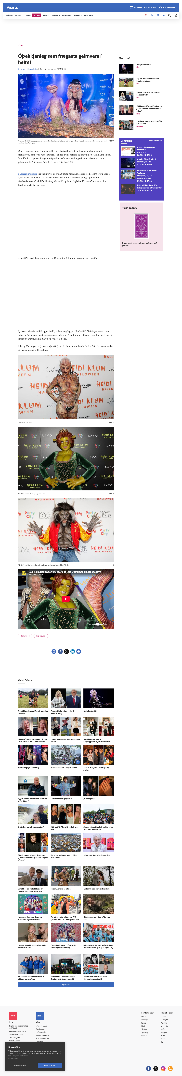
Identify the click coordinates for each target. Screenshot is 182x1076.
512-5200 (43, 1026)
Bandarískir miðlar (27, 173)
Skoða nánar (12, 1059)
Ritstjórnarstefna (42, 1035)
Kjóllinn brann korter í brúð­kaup (97, 889)
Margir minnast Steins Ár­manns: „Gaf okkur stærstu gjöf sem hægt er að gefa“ (33, 858)
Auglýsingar (40, 1029)
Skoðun (144, 1029)
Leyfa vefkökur (49, 1065)
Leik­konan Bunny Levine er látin (96, 855)
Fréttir (143, 1017)
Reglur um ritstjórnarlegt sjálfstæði (18, 1027)
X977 (163, 1039)
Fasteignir (164, 1020)
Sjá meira (65, 985)
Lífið (143, 1026)
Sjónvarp (144, 1033)
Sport (143, 1023)
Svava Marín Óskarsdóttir (27, 69)
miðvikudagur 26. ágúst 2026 (145, 7)
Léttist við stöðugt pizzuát (61, 799)
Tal (162, 1042)
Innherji (164, 1017)
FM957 (163, 1036)
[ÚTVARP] (163, 15)
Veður (163, 1029)
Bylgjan (164, 1033)
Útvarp (143, 1036)
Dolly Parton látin (90, 711)
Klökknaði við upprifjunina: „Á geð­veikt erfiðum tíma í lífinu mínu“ (149, 109)
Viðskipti (144, 1020)
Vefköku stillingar (20, 1065)
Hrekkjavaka (41, 636)
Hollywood (25, 636)
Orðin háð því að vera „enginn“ (31, 827)
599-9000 (16, 1041)
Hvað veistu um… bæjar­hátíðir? (64, 768)
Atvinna (164, 1023)
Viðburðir (164, 1026)
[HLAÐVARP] (152, 15)
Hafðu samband (42, 1032)
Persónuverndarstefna (17, 1031)
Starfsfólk (39, 1042)
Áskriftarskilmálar (42, 1039)
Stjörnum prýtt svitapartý (28, 768)
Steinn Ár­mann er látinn (61, 889)
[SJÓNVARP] (158, 15)
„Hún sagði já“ (89, 799)
